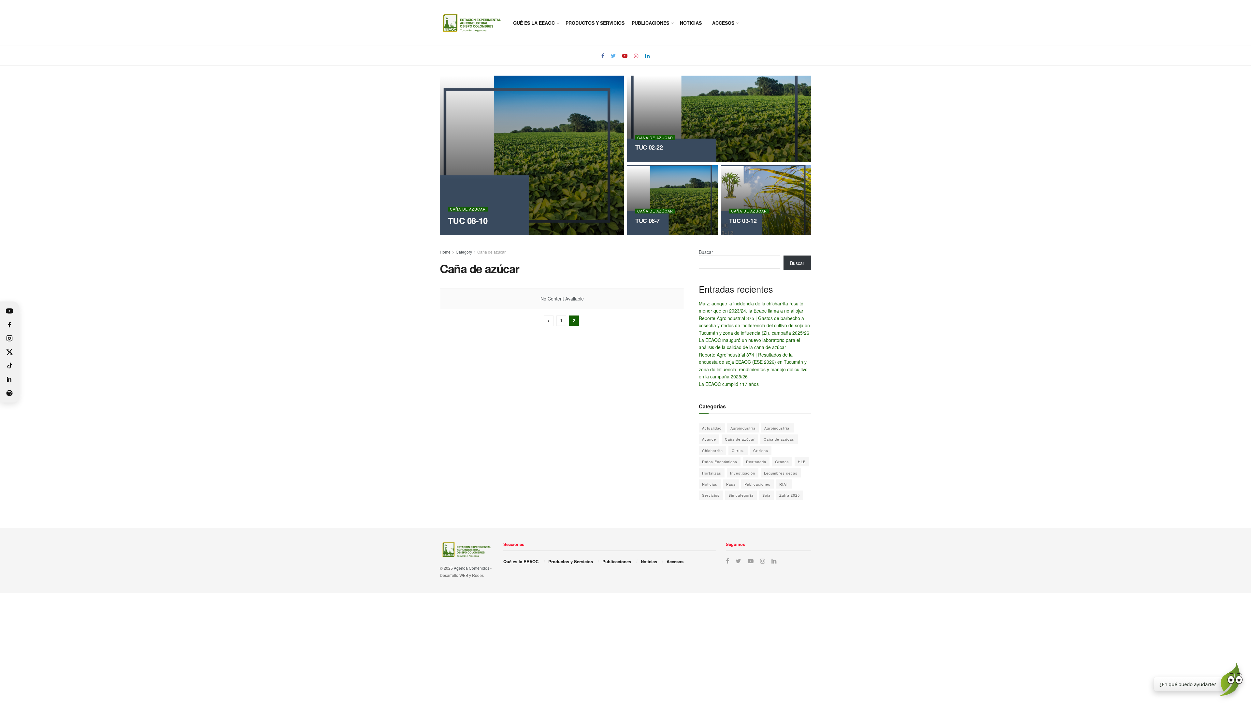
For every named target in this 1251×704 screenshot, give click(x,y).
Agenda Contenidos (471, 568)
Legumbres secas (781, 473)
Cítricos (760, 450)
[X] (9, 352)
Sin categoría (741, 495)
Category (464, 252)
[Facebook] (9, 324)
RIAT (783, 484)
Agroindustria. (777, 428)
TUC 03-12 (743, 220)
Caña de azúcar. (779, 439)
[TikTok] (9, 365)
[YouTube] (9, 310)
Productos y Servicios (595, 23)
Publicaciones (650, 23)
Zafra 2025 (789, 495)
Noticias (691, 23)
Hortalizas (711, 473)
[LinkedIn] (9, 379)
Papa (731, 484)
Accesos (723, 23)
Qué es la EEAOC (534, 23)
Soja (766, 495)
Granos (782, 461)
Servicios (711, 495)
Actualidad (712, 428)
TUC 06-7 (647, 220)
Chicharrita (712, 450)
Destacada (756, 461)
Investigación (742, 473)
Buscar (706, 252)
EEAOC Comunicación (474, 233)
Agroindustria (742, 428)
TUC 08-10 (467, 220)
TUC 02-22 (649, 147)
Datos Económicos (719, 461)
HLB (802, 461)
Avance (709, 439)
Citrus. (738, 450)
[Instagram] (9, 338)
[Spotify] (9, 393)
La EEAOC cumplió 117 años (729, 384)
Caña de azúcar (468, 209)
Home (445, 252)
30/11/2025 (512, 233)
